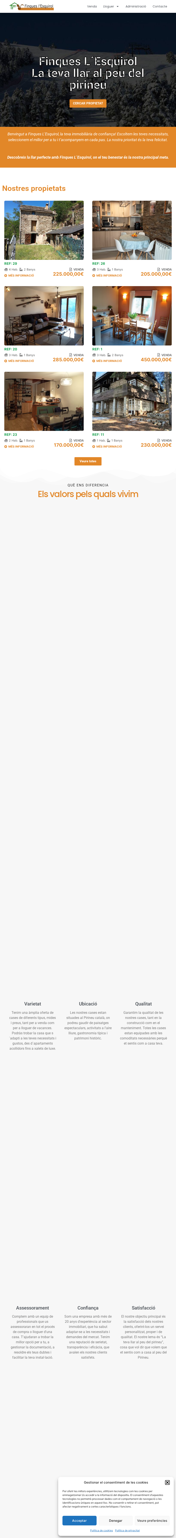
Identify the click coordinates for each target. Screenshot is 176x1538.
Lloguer (108, 6)
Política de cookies (101, 1530)
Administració (136, 6)
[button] (167, 1482)
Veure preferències (152, 1521)
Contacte (160, 6)
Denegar (115, 1521)
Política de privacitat (127, 1530)
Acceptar (79, 1521)
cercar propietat (88, 103)
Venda (92, 6)
